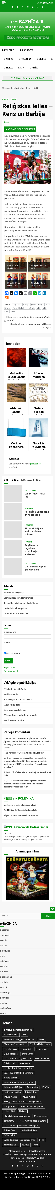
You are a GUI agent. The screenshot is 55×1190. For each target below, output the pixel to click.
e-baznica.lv (25, 1063)
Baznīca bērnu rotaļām (14, 721)
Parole (7, 642)
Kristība (45, 1087)
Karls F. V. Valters (35, 1158)
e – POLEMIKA (23, 798)
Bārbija (26, 305)
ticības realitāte (10, 1145)
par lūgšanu (9, 1121)
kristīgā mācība (10, 1097)
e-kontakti (8, 50)
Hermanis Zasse (27, 1161)
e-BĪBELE (41, 59)
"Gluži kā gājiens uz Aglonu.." (30, 753)
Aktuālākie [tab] (11, 480)
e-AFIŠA (34, 68)
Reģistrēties (10, 667)
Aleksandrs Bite (17, 1151)
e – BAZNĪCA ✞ (27, 21)
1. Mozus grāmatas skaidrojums (18, 1030)
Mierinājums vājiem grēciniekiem (13, 566)
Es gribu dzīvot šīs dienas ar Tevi (18, 1068)
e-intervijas (5, 951)
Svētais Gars (9, 1131)
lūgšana (22, 1111)
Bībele (41, 1040)
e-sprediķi (4, 998)
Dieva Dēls (26, 1049)
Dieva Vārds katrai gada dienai (17, 1059)
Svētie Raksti (10, 1135)
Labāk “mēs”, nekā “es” (13, 493)
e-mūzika (4, 972)
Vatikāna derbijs (11, 694)
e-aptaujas (4, 935)
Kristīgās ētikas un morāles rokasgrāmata (22, 1102)
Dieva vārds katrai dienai (30, 827)
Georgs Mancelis (28, 1154)
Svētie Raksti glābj (12, 705)
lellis (38, 308)
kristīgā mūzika (28, 1097)
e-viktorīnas (5, 1008)
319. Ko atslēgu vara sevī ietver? (27, 78)
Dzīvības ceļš (9, 1063)
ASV (24, 1035)
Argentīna (17, 305)
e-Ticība (8, 68)
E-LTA (21, 68)
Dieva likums (41, 1049)
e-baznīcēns (10, 632)
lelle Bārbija (29, 308)
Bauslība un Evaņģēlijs (13, 593)
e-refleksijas (30, 490)
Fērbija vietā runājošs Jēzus (16, 689)
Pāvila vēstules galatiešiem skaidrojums (21, 1126)
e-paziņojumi (6, 977)
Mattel (13, 312)
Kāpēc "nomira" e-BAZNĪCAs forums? (21, 816)
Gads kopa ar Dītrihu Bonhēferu (18, 1073)
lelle (21, 308)
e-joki (2, 956)
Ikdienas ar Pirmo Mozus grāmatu (19, 1083)
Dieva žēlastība (42, 1059)
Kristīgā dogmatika (12, 1092)
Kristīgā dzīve (31, 1092)
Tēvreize (25, 1145)
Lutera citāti (9, 1111)
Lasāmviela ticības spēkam (15, 608)
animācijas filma (11, 1035)
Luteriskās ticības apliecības (16, 614)
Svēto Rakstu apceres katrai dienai (19, 1140)
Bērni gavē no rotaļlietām (15, 710)
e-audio (3, 940)
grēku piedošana (11, 1078)
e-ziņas (14, 99)
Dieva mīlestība (11, 1054)
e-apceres (28, 508)
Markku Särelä (17, 1158)
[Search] (52, 59)
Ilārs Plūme (45, 1154)
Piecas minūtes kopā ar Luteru (32, 1121)
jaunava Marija (37, 305)
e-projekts (26, 50)
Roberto (7, 122)
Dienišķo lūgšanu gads (40, 1044)
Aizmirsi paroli (11, 671)
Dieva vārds (27, 1054)
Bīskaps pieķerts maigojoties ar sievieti (21, 715)
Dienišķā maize (10, 1049)
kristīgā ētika (9, 1107)
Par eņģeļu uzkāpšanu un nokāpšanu (13, 511)
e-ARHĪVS (8, 59)
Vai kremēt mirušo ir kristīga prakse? (20, 805)
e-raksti (28, 542)
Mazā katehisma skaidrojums (17, 1116)
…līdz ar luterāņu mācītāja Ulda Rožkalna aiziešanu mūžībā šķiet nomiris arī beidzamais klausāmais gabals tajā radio (25, 784)
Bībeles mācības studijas (14, 1044)
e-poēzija (4, 982)
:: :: (27, 1177)
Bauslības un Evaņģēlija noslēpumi (19, 1040)
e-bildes (5, 99)
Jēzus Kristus (32, 1087)
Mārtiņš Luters (40, 1116)
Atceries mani (13, 653)
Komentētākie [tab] (31, 480)
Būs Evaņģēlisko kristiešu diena (18, 700)
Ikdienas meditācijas (13, 1087)
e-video (3, 1003)
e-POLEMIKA (25, 59)
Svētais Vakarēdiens (28, 1131)
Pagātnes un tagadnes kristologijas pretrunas (13, 548)
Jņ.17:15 (7, 834)
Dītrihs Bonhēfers (36, 1151)
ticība (41, 1140)
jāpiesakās (35, 464)
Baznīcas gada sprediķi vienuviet (18, 598)
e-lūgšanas (4, 961)
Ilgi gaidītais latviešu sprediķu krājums (21, 603)
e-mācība (4, 967)
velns (36, 1145)
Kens (15, 308)
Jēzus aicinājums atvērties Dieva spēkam (13, 529)
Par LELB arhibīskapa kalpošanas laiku (21, 810)
